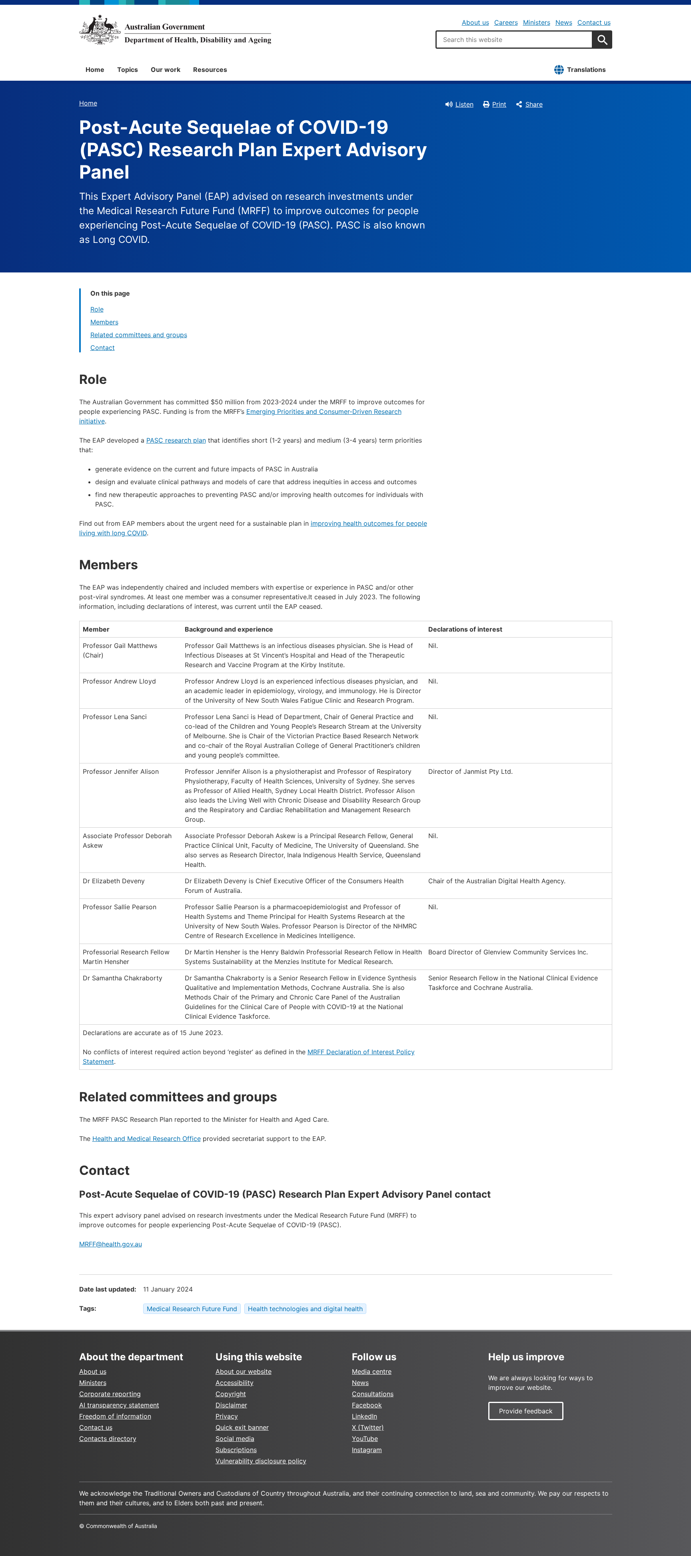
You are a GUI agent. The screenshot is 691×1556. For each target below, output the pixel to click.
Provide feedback (526, 1411)
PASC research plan (176, 440)
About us (475, 22)
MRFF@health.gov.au (110, 1244)
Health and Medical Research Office (146, 1139)
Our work (165, 70)
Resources (210, 70)
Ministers (536, 22)
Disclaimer (231, 1405)
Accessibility (235, 1383)
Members (104, 322)
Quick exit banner (242, 1427)
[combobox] (514, 39)
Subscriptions (236, 1450)
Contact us (594, 22)
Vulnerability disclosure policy (261, 1461)
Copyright (231, 1394)
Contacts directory (107, 1439)
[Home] (175, 29)
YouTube (365, 1439)
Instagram (367, 1450)
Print (499, 104)
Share (534, 104)
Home (95, 70)
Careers (506, 22)
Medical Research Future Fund (192, 1309)
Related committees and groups (138, 335)
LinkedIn (364, 1416)
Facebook (367, 1405)
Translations (586, 70)
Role (97, 309)
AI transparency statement (119, 1405)
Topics (127, 70)
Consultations (372, 1394)
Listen (464, 104)
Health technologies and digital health (305, 1309)
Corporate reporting (110, 1394)
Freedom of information (115, 1416)
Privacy (227, 1416)
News (563, 22)
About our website (244, 1371)
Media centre (371, 1371)
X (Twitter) (368, 1427)
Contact (102, 348)
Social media (235, 1439)
